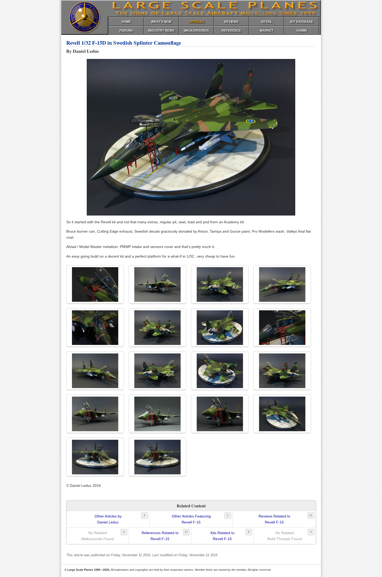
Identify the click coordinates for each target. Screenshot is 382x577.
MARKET (266, 30)
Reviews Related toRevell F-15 (274, 519)
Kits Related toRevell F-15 (222, 536)
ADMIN (302, 30)
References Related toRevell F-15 (160, 536)
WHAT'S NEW (161, 22)
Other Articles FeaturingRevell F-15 (191, 519)
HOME (126, 22)
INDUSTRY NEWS (161, 30)
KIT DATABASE (301, 22)
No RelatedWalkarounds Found (97, 536)
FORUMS (126, 30)
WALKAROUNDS (196, 30)
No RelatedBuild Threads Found (284, 536)
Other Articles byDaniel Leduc (108, 519)
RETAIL (266, 22)
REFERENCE (231, 30)
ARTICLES (196, 22)
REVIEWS (231, 22)
